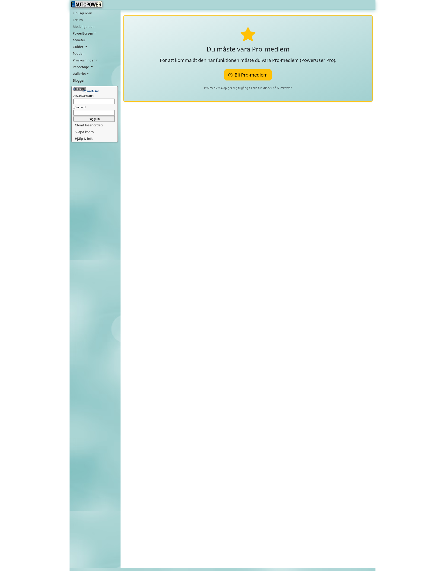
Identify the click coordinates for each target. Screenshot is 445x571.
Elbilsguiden (82, 13)
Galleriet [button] (79, 73)
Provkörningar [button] (84, 60)
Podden (79, 53)
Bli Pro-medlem (250, 75)
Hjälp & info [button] (84, 138)
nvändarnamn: (83, 96)
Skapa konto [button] (84, 132)
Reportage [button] (81, 67)
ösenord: (79, 107)
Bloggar (79, 80)
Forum (78, 20)
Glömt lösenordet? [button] (89, 125)
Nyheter (79, 40)
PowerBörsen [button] (83, 33)
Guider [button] (78, 47)
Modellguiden (84, 26)
